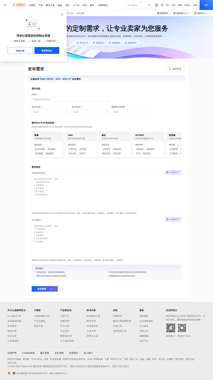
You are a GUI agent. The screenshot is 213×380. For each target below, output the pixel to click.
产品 (40, 5)
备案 (180, 5)
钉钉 (154, 359)
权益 (60, 5)
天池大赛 (91, 331)
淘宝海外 (179, 359)
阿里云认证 (92, 336)
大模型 (32, 5)
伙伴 (84, 5)
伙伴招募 (80, 13)
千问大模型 (39, 321)
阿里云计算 (116, 359)
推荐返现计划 (120, 331)
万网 (125, 359)
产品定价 (64, 331)
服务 (92, 5)
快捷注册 (20, 50)
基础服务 (144, 316)
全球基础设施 (14, 321)
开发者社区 (92, 326)
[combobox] (48, 112)
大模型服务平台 (42, 316)
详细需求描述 (38, 173)
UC (137, 359)
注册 (195, 5)
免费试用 (64, 321)
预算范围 (36, 107)
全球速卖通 (55, 359)
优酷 (148, 359)
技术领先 (12, 326)
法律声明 (12, 353)
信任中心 (144, 341)
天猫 (46, 359)
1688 (89, 359)
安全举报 (59, 353)
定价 (67, 5)
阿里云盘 (190, 359)
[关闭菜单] (5, 5)
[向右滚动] (177, 144)
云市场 (76, 5)
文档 (173, 5)
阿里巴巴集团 (14, 359)
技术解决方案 (93, 316)
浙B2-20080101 (78, 366)
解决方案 (50, 5)
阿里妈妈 (98, 359)
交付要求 (36, 220)
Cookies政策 (28, 353)
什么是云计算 (14, 316)
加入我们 (88, 353)
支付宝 (161, 359)
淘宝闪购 (12, 363)
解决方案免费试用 (122, 321)
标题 (34, 94)
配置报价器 (66, 336)
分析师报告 (13, 341)
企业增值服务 (146, 321)
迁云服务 (144, 326)
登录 (206, 5)
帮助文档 (91, 321)
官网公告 (144, 331)
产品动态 (64, 326)
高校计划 (117, 326)
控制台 (187, 5)
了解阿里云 (102, 5)
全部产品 (64, 316)
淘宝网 (26, 359)
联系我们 (73, 353)
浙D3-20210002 (120, 366)
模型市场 (38, 326)
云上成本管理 (67, 341)
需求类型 (76, 107)
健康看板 (144, 336)
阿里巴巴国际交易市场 (74, 359)
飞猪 (106, 359)
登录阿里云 (46, 50)
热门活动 (70, 13)
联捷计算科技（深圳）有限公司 (55, 79)
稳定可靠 (12, 331)
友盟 (142, 359)
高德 (131, 359)
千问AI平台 (36, 359)
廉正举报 (44, 353)
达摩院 (170, 359)
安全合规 (12, 336)
